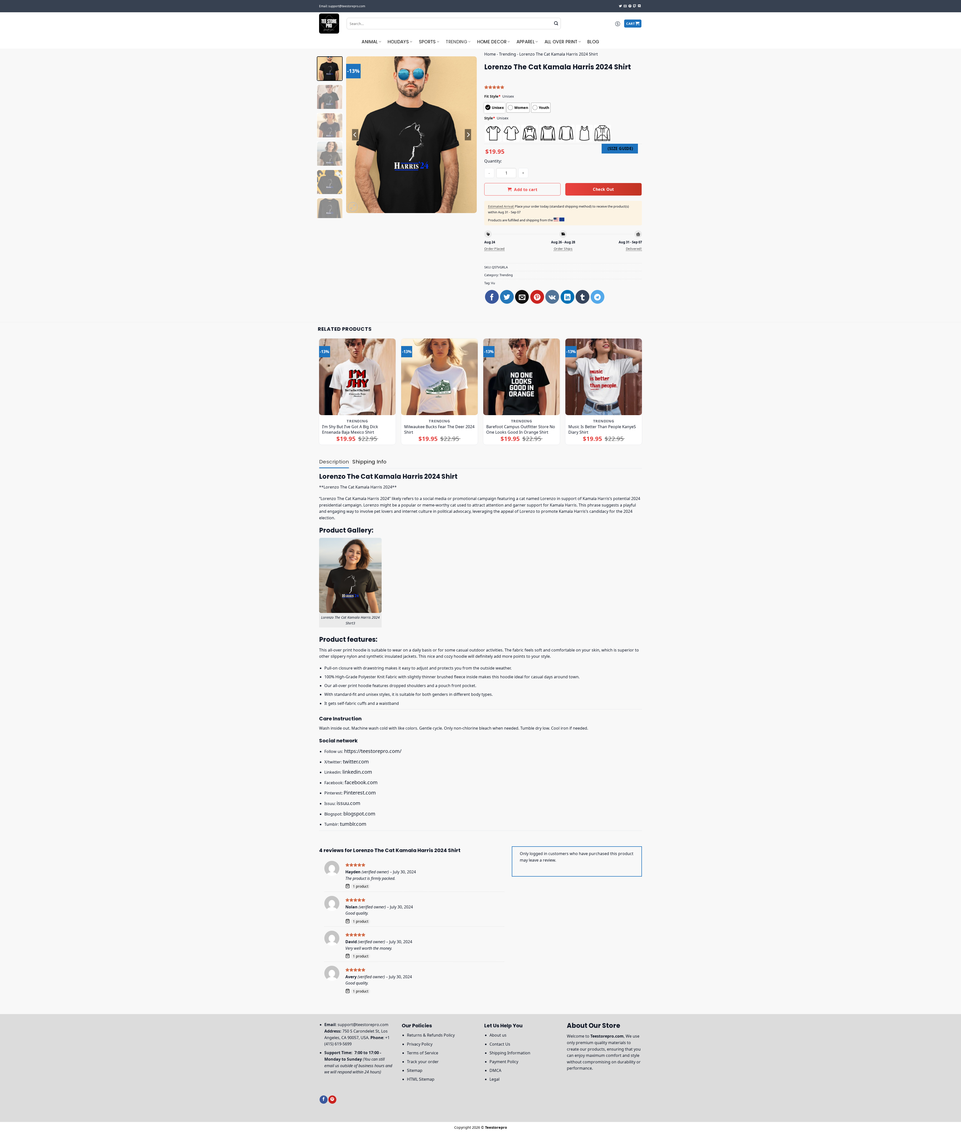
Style (489, 118)
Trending (456, 42)
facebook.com (361, 782)
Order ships (563, 248)
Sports (427, 42)
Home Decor (492, 42)
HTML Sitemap (420, 1079)
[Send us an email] (625, 6)
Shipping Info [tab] (369, 461)
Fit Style (492, 96)
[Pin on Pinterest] (537, 297)
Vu (493, 283)
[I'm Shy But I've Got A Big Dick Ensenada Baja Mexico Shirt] (357, 377)
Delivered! (634, 248)
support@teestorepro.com (363, 1024)
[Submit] (556, 23)
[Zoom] (353, 207)
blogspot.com (359, 813)
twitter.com (356, 761)
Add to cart (525, 189)
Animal (370, 42)
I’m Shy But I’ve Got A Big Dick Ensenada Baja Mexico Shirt (350, 429)
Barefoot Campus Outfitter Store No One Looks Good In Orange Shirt (520, 429)
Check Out (603, 189)
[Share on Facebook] (492, 297)
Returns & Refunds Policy (431, 1035)
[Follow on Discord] (639, 6)
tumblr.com (353, 824)
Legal (495, 1079)
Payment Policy (504, 1061)
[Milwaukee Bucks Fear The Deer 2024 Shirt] (439, 377)
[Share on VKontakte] (552, 297)
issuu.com (348, 803)
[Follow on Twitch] (634, 6)
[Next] (467, 134)
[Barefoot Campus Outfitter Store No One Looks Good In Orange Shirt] (521, 377)
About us (498, 1035)
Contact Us (500, 1044)
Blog (593, 42)
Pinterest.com (360, 792)
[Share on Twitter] (507, 297)
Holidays (398, 42)
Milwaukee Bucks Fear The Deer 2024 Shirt (439, 429)
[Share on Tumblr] (582, 297)
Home (490, 54)
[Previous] (355, 134)
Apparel (526, 42)
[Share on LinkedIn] (567, 297)
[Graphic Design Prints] (329, 24)
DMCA (495, 1070)
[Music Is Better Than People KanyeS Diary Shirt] (603, 377)
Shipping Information (510, 1053)
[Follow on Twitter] (620, 6)
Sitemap (414, 1070)
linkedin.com (357, 771)
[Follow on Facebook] (324, 1099)
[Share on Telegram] (597, 297)
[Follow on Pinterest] (629, 6)
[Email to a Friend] (522, 297)
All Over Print (561, 42)
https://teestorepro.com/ (372, 751)
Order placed (494, 248)
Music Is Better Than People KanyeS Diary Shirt (602, 429)
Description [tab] (334, 461)
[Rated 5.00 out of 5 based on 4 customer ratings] (563, 87)
